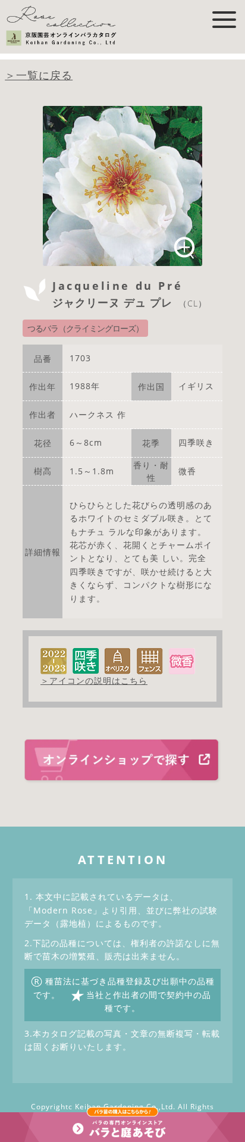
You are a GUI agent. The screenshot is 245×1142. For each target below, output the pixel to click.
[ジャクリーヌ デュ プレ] (123, 186)
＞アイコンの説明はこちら (93, 680)
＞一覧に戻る (39, 75)
